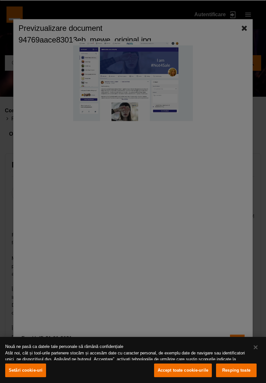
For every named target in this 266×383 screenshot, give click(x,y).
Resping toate (236, 370)
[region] (133, 360)
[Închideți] (255, 347)
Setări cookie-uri (25, 370)
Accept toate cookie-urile (183, 370)
